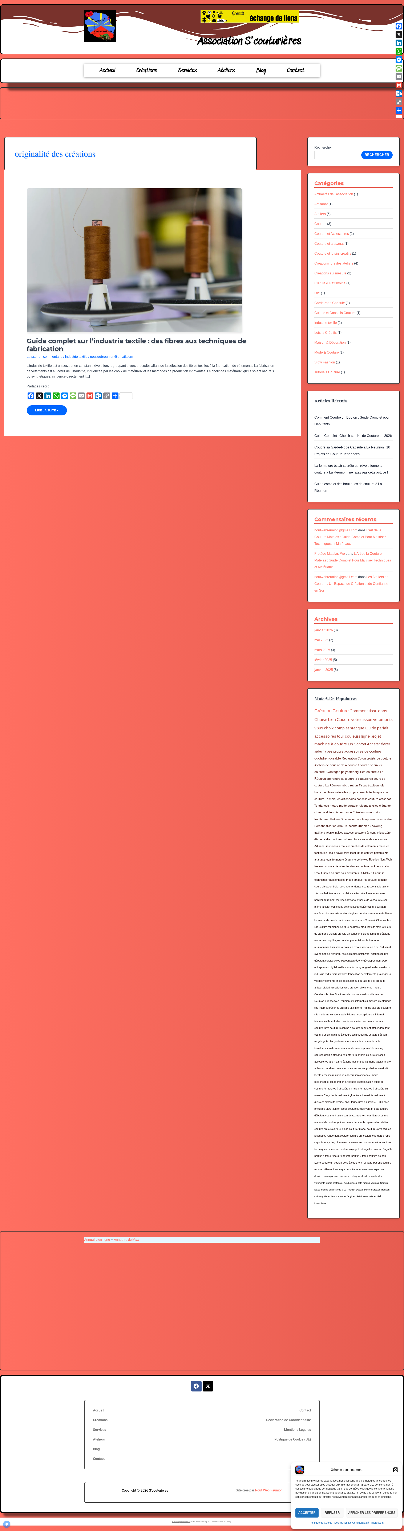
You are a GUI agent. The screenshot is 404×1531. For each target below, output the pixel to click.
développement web (375, 960)
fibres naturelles (337, 792)
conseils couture (367, 799)
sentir (332, 1189)
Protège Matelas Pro (329, 553)
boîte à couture (351, 1162)
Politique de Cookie (321, 1522)
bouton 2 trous (359, 1156)
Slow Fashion (324, 362)
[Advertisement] (202, 102)
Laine (317, 1162)
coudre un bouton (332, 1162)
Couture (320, 224)
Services (187, 71)
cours (317, 886)
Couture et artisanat (329, 243)
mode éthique (354, 879)
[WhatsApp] (399, 51)
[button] (395, 1470)
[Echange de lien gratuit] (250, 16)
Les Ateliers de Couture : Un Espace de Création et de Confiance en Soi (351, 583)
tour (340, 736)
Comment (359, 711)
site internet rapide (360, 1007)
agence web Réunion (337, 1001)
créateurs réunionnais (371, 913)
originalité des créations (376, 967)
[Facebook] (399, 26)
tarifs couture (331, 1028)
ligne (365, 736)
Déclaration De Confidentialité (351, 1522)
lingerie (357, 1176)
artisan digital (322, 987)
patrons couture (382, 1162)
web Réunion (371, 859)
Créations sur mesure (330, 273)
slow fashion (333, 1108)
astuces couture (354, 832)
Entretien (359, 812)
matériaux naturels (343, 1176)
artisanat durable (324, 1068)
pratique (357, 728)
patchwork (364, 953)
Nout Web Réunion (269, 1490)
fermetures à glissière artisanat (352, 1095)
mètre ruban (350, 785)
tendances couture (357, 866)
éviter (385, 744)
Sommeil (370, 920)
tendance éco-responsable (366, 886)
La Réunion (333, 785)
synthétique (377, 832)
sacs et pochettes (367, 1068)
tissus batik (336, 947)
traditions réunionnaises (328, 832)
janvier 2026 (323, 630)
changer (319, 812)
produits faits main (371, 927)
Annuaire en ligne (97, 1240)
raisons (363, 805)
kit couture (366, 1162)
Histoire (335, 819)
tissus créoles (349, 953)
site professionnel (382, 1007)
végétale (375, 1183)
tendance (345, 812)
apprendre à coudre (378, 819)
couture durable (371, 1041)
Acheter (373, 744)
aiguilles (360, 772)
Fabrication (362, 1196)
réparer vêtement (324, 1169)
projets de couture (379, 758)
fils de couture (350, 1129)
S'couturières (364, 778)
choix (329, 728)
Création (323, 710)
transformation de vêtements (330, 1048)
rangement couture (338, 1135)
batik (373, 866)
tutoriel (362, 765)
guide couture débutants (351, 1122)
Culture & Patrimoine (330, 283)
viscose (382, 839)
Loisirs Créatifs (325, 332)
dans (382, 711)
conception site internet (370, 1014)
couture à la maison (336, 1115)
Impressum (377, 1522)
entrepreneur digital (325, 967)
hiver (347, 1102)
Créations (146, 71)
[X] (399, 34)
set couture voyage (346, 1149)
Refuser (332, 1512)
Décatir (359, 1189)
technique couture (324, 1149)
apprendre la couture (341, 778)
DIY (317, 293)
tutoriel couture (367, 1129)
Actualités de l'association (333, 194)
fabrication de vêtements (362, 974)
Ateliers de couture (327, 765)
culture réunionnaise (331, 927)
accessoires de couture (362, 751)
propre (338, 751)
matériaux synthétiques (345, 1183)
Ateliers (226, 71)
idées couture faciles (353, 1108)
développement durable (354, 940)
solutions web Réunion (343, 1014)
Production (367, 1169)
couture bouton (377, 1156)
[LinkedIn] (399, 43)
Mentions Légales (297, 1430)
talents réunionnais (354, 1054)
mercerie (357, 859)
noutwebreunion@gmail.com (335, 530)
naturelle (355, 927)
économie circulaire (340, 893)
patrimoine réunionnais (351, 920)
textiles (373, 805)
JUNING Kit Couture (372, 873)
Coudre (343, 719)
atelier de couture (364, 1021)
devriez (318, 1176)
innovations (320, 1203)
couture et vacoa (375, 1054)
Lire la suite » (46, 408)
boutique (320, 792)
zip (386, 852)
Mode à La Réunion (345, 1189)
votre (356, 719)
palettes (373, 1196)
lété (379, 1196)
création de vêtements (364, 846)
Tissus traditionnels (371, 785)
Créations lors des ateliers (333, 263)
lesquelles (320, 1135)
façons (366, 1183)
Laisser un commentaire (44, 356)
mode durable (348, 805)
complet (342, 728)
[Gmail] (399, 85)
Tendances (321, 805)
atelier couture (332, 839)
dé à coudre (349, 765)
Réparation (349, 758)
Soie (344, 819)
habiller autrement (324, 900)
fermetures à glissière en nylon (341, 1088)
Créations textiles (324, 994)
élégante (385, 805)
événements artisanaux (327, 953)
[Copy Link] (399, 102)
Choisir (320, 719)
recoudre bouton (341, 1156)
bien (332, 719)
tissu (373, 711)
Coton (361, 758)
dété (360, 1183)
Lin (350, 744)
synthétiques (383, 1129)
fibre (346, 927)
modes (324, 1189)
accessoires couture (359, 1142)
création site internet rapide (365, 987)
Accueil (107, 71)
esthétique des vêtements (348, 1169)
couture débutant (335, 866)
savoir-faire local (346, 852)
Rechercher (323, 147)
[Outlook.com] (399, 93)
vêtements (383, 719)
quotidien (321, 758)
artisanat (385, 799)
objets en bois (330, 886)
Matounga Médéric (352, 960)
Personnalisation (325, 825)
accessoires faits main (327, 1061)
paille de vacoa (368, 900)
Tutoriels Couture (327, 372)
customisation (365, 1081)
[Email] (399, 76)
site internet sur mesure (364, 1001)
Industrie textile (76, 356)
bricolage (319, 1108)
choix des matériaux (347, 980)
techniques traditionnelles (329, 879)
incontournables (358, 825)
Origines (351, 1196)
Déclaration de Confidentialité (288, 1420)
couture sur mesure (346, 1068)
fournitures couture (377, 1115)
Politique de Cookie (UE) (292, 1439)
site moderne (321, 1014)
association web (340, 987)
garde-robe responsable (347, 1041)
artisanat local (322, 859)
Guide (370, 728)
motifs (360, 819)
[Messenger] (399, 60)
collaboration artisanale (343, 1081)
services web (332, 960)
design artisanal (333, 1054)
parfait (382, 728)
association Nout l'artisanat (375, 947)
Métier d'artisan (372, 1189)
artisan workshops (332, 906)
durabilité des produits (372, 980)
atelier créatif (359, 893)
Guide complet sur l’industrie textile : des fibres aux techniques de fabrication (136, 345)
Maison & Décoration (330, 342)
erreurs (342, 825)
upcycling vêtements (336, 1142)
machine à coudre (330, 744)
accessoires (325, 736)
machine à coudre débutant (355, 1028)
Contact (295, 71)
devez (352, 1115)
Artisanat (321, 204)
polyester (347, 772)
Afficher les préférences (371, 1512)
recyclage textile (323, 1041)
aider (318, 751)
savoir (352, 819)
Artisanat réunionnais (327, 846)
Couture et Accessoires (331, 233)
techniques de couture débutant (370, 1034)
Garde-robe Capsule (329, 303)
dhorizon (365, 1176)
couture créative (351, 839)
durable (335, 758)
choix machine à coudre (337, 1034)
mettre (334, 805)
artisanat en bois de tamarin (363, 933)
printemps (328, 1176)
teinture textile (322, 1021)
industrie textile (323, 974)
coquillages (333, 940)
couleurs (352, 736)
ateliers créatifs (337, 933)
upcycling (376, 825)
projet (376, 736)
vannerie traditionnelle (378, 1061)
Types (327, 751)
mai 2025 (321, 640)
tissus (366, 719)
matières (384, 846)
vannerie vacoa (376, 893)
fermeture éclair (341, 859)
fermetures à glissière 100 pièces (370, 1102)
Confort (360, 744)
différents (332, 812)
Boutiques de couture (347, 994)
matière (345, 846)
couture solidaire (377, 906)
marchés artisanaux (347, 900)
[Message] (399, 68)
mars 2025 (322, 650)
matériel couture (381, 1142)
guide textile (328, 1196)
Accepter (307, 1512)
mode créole (330, 920)
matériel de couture (325, 1122)
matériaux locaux (324, 913)
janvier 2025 (323, 670)
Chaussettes (383, 920)
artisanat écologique (346, 913)
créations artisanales (352, 1061)
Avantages (333, 772)
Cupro (329, 1183)
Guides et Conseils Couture (335, 313)
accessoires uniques (334, 1075)
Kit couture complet (375, 879)
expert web (379, 1169)
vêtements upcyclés (355, 906)
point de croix (351, 947)
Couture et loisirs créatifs (332, 253)
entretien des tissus (342, 1021)
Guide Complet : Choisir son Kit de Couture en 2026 (353, 436)
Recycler (329, 1095)
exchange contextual (181, 1521)
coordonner (340, 1196)
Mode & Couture (326, 352)
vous (318, 728)
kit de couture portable (370, 852)
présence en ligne (338, 1007)
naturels (361, 1115)
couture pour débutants (345, 873)
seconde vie (369, 839)
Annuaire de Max (126, 1240)
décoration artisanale (359, 1075)
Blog (261, 71)
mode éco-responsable (361, 1048)
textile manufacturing (349, 967)
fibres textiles (339, 974)
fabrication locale (324, 852)
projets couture (332, 1129)
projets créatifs (358, 792)
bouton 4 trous (322, 1156)
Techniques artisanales (340, 799)
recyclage (344, 886)
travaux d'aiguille (382, 1149)
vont (367, 1108)
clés (366, 832)
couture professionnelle (363, 1135)
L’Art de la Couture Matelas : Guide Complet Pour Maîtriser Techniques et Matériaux (350, 536)
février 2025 (323, 660)
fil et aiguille (365, 1149)
